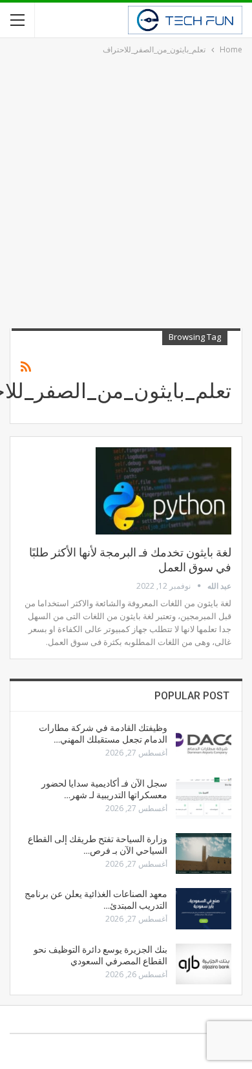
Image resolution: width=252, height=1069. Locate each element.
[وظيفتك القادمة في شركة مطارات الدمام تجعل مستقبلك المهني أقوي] (203, 742)
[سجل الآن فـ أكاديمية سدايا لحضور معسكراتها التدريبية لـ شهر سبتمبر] (203, 798)
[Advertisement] (126, 189)
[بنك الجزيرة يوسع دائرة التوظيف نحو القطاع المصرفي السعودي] (203, 964)
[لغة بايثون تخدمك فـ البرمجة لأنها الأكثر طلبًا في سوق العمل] (163, 490)
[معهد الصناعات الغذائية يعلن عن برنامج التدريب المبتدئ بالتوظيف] (203, 908)
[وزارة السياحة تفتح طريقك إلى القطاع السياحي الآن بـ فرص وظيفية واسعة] (203, 853)
